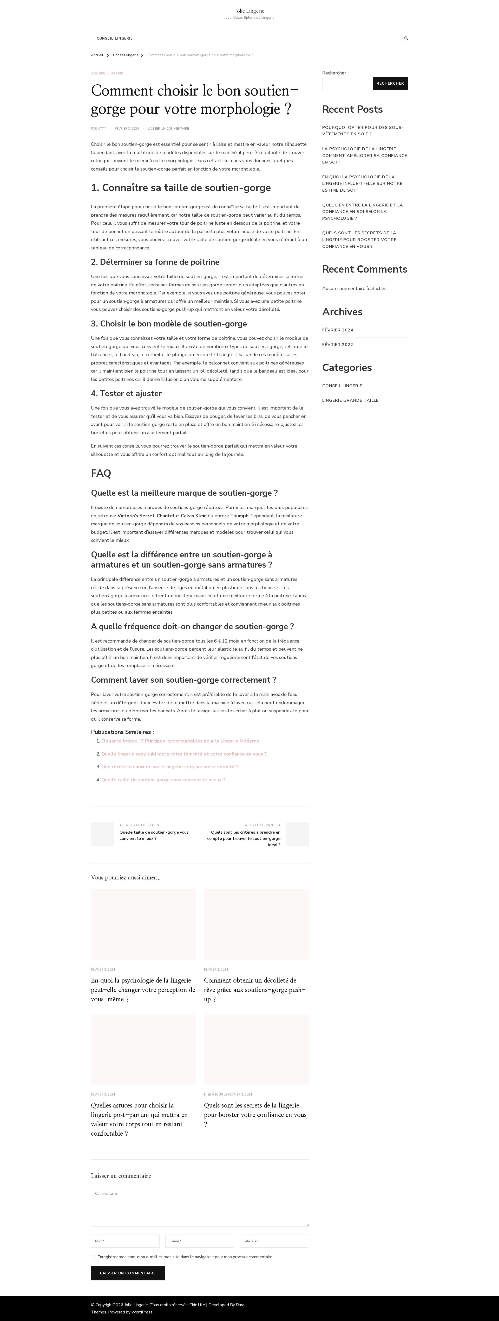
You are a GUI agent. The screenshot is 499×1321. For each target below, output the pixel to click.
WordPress (142, 1312)
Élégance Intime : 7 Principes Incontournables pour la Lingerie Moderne (180, 741)
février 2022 (337, 345)
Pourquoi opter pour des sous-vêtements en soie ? (363, 131)
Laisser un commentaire (168, 129)
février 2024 (337, 330)
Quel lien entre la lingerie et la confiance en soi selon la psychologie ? (362, 211)
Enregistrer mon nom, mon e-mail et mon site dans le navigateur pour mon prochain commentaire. (185, 1257)
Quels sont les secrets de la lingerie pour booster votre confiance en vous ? (255, 1115)
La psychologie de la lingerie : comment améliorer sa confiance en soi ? (364, 155)
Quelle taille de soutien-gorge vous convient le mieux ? (163, 780)
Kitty (102, 129)
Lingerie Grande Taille (350, 400)
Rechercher (334, 73)
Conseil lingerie (115, 38)
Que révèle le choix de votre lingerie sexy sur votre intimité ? (169, 767)
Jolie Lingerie (249, 11)
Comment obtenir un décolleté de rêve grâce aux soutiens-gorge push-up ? (255, 990)
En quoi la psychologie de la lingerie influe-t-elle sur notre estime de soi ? (362, 183)
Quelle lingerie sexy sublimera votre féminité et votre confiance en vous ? (184, 754)
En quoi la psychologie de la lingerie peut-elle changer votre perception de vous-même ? (143, 990)
